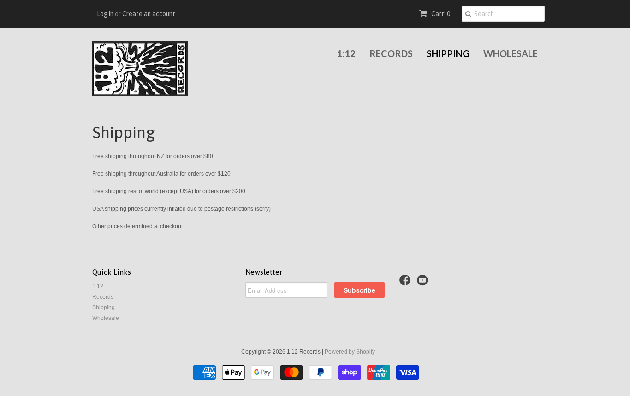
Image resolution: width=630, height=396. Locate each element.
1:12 (346, 53)
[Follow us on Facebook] (406, 283)
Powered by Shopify (350, 352)
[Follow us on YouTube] (424, 283)
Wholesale (510, 53)
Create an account (148, 14)
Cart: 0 (440, 14)
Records (391, 53)
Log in (105, 14)
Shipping (448, 53)
